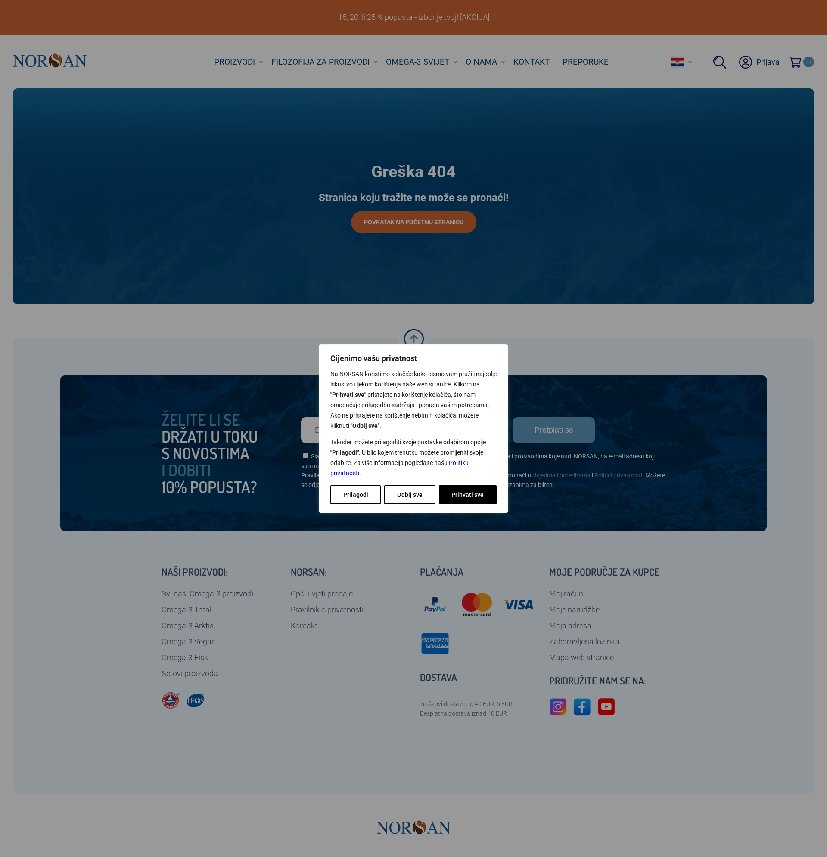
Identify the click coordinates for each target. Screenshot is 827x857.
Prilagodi (355, 494)
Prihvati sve (467, 494)
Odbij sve (410, 494)
